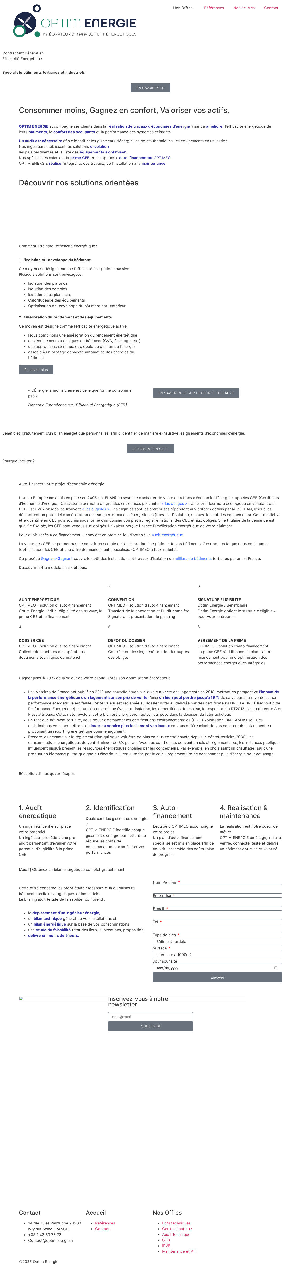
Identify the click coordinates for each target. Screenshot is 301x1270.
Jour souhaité (165, 961)
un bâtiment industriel (262, 213)
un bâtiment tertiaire (109, 213)
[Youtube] (242, 1002)
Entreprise (162, 895)
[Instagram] (203, 1002)
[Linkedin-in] (216, 1002)
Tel (156, 922)
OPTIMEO (162, 157)
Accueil (96, 1212)
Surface (160, 948)
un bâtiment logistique (188, 213)
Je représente (15, 203)
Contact (271, 7)
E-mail (159, 908)
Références (214, 7)
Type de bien (165, 935)
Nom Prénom (165, 882)
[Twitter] (229, 1002)
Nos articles (244, 7)
